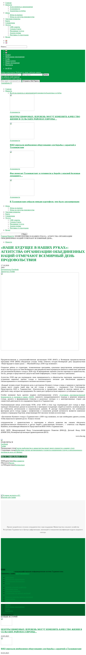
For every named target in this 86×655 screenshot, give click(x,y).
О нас (7, 59)
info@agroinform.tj (22, 573)
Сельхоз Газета (15, 29)
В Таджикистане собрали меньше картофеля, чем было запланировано (44, 201)
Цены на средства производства (22, 17)
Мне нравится (18, 461)
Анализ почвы (15, 33)
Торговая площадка (12, 19)
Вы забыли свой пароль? (10, 77)
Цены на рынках (16, 15)
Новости (8, 5)
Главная (8, 3)
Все (11, 93)
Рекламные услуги (17, 31)
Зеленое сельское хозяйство (15, 587)
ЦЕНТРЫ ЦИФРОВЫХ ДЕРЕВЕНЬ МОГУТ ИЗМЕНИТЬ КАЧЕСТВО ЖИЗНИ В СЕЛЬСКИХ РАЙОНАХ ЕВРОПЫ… (45, 117)
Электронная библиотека (15, 581)
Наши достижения (12, 63)
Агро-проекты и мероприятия (21, 7)
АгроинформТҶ (7, 571)
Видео (7, 37)
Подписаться (20, 465)
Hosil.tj (8, 55)
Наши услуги (10, 61)
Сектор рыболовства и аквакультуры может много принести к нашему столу (45, 448)
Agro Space (9, 577)
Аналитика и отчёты (18, 11)
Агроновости (15, 9)
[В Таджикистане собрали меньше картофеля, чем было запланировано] (22, 195)
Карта (7, 21)
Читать (11, 463)
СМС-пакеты (15, 27)
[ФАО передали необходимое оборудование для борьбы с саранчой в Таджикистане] (22, 138)
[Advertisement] (19, 353)
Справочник (10, 23)
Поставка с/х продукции (19, 35)
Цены (7, 13)
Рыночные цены (11, 589)
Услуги (8, 25)
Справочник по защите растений (18, 593)
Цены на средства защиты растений (19, 597)
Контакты (9, 65)
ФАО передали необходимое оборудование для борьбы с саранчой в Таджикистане (41, 649)
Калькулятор (10, 599)
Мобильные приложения (14, 57)
